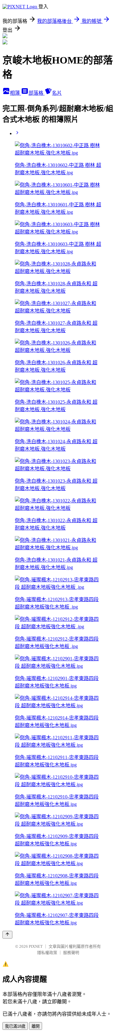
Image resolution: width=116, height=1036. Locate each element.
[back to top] (7, 935)
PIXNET (36, 946)
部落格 (36, 93)
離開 (36, 1026)
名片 (57, 93)
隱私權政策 (47, 952)
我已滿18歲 (15, 1026)
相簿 (15, 93)
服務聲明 (71, 952)
